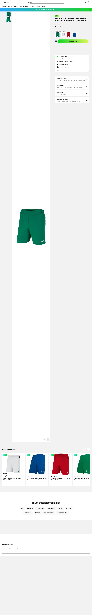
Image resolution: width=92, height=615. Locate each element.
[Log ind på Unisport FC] (85, 2)
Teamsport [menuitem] (32, 6)
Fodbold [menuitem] (4, 6)
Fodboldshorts (51, 508)
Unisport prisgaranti (64, 67)
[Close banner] (90, 10)
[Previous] (84, 449)
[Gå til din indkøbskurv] (88, 2)
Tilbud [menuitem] (38, 6)
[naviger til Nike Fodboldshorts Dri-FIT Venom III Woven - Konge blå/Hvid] (74, 34)
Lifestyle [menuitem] (25, 6)
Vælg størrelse (73, 41)
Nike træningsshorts (49, 512)
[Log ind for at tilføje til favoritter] (56, 41)
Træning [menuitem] (16, 6)
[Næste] (48, 439)
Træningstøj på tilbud (62, 512)
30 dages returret (63, 64)
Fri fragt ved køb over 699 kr (66, 61)
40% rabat (68, 508)
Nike (22, 508)
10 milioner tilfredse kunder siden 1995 (68, 70)
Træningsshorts (40, 508)
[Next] (88, 449)
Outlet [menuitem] (43, 6)
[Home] (6, 2)
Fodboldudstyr (28, 512)
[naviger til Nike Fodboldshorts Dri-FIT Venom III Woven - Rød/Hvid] (68, 34)
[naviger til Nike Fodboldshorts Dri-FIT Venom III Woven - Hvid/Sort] (63, 34)
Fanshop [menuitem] (10, 6)
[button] (8, 19)
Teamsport (37, 512)
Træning (60, 508)
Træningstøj (30, 508)
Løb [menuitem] (21, 6)
